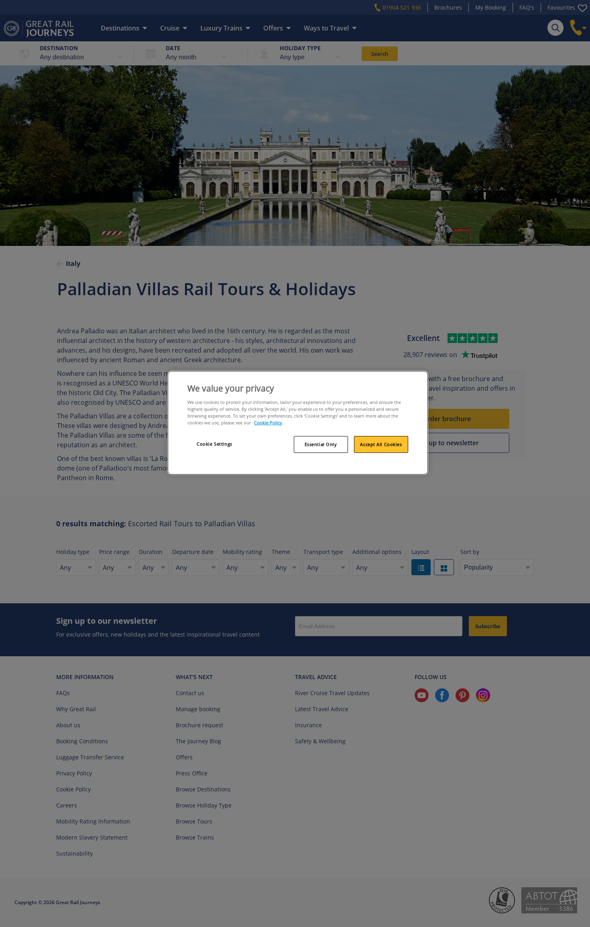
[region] (297, 423)
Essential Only (321, 444)
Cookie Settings (214, 444)
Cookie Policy (268, 423)
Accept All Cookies (381, 444)
